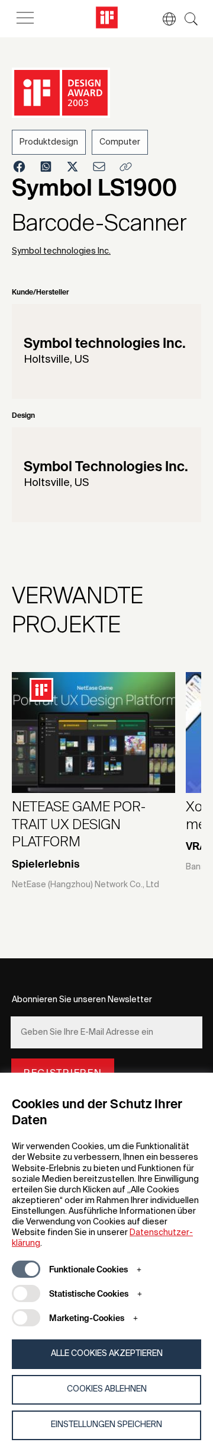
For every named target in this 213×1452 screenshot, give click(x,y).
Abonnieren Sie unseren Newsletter (82, 1000)
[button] (163, 19)
